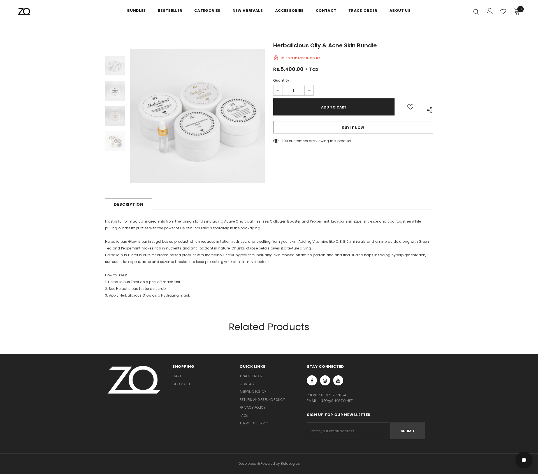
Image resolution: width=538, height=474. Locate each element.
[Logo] (50, 11)
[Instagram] (325, 380)
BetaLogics (290, 463)
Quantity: (281, 80)
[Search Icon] (476, 11)
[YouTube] (338, 380)
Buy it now (353, 127)
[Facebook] (312, 380)
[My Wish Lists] (503, 11)
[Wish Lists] (410, 107)
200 (284, 140)
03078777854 (333, 395)
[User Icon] (490, 11)
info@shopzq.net (336, 400)
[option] (197, 116)
